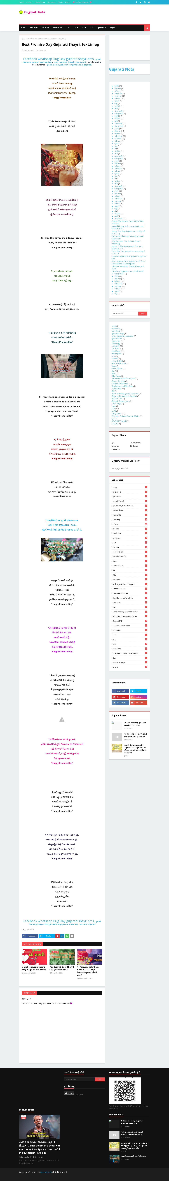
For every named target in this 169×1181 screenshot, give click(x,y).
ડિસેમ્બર (117, 88)
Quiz (113, 418)
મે (115, 148)
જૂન (116, 103)
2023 (116, 128)
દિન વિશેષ (115, 348)
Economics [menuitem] (58, 27)
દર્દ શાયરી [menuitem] (46, 27)
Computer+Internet (120, 383)
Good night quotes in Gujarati (124, 396)
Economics (116, 388)
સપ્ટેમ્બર (117, 96)
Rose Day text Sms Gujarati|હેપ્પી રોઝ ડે (128, 261)
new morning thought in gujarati (70, 62)
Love (114, 406)
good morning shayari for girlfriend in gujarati (69, 64)
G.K (113, 391)
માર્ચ (116, 108)
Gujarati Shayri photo (121, 401)
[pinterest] (149, 2)
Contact (29, 2)
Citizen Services (118, 381)
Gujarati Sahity (29, 50)
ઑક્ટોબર (118, 93)
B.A (113, 371)
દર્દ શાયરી (29, 39)
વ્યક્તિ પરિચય (117, 368)
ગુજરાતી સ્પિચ (117, 338)
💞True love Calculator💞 (82, 2)
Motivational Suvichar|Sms (123, 263)
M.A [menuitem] (76, 27)
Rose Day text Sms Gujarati (82, 924)
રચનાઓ (115, 358)
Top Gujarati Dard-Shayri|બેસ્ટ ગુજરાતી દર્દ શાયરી (62, 968)
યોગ (113, 356)
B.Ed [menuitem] (84, 27)
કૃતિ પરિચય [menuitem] (102, 27)
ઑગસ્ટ (117, 98)
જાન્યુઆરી (118, 113)
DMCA (67, 2)
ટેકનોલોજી (116, 343)
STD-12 (115, 423)
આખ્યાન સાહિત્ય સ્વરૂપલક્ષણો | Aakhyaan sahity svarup (135, 735)
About (60, 2)
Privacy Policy (40, 2)
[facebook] (136, 2)
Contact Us (128, 1177)
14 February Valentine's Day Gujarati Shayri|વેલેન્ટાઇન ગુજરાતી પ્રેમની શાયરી (88, 971)
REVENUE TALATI (119, 421)
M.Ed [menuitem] (92, 27)
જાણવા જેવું (116, 341)
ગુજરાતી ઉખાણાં (118, 333)
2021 (116, 191)
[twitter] (140, 2)
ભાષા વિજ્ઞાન (116, 351)
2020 (116, 276)
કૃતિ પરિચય (116, 331)
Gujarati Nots (121, 69)
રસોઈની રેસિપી (117, 361)
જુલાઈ (116, 101)
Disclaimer (51, 2)
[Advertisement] (39, 1088)
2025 (116, 86)
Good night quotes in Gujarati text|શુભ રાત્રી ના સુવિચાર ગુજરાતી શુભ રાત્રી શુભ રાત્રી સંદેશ (135, 749)
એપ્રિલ (117, 106)
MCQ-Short (116, 413)
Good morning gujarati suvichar (125, 393)
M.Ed (114, 411)
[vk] (120, 702)
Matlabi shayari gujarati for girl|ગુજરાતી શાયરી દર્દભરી (34, 968)
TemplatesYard (39, 1177)
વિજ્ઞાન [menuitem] (112, 27)
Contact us (116, 449)
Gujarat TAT (117, 398)
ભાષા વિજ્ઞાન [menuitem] (34, 27)
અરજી (114, 326)
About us (115, 446)
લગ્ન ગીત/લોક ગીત (119, 363)
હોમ (23, 39)
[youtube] (138, 702)
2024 (116, 116)
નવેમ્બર (117, 91)
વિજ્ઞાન (114, 366)
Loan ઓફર (116, 403)
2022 (116, 161)
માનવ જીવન (116, 353)
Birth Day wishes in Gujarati (123, 378)
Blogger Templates (65, 1177)
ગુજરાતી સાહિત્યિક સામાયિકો (122, 336)
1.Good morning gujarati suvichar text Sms (135, 724)
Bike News (116, 376)
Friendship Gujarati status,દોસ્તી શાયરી (128, 271)
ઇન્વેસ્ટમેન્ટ (116, 328)
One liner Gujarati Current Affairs (125, 416)
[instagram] (144, 2)
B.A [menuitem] (69, 27)
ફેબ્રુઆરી (118, 111)
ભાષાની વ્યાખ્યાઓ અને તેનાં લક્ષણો (133, 1156)
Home (21, 2)
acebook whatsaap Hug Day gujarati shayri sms (58, 59)
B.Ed (113, 373)
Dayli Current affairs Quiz (122, 386)
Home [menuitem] (23, 27)
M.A (113, 408)
